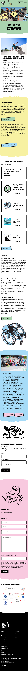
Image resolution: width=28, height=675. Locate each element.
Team (2, 633)
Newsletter (17, 633)
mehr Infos (8, 175)
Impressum (4, 646)
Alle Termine (6, 248)
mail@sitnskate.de (5, 566)
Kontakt (17, 635)
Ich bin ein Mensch (9, 465)
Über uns (3, 631)
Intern (2, 652)
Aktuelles (3, 642)
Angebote (3, 638)
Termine (3, 635)
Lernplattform (4, 640)
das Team (19, 415)
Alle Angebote (7, 318)
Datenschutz (4, 648)
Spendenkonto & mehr (9, 145)
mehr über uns (9, 415)
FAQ (16, 638)
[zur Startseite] (3, 3)
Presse (3, 650)
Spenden (17, 631)
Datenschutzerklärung (17, 567)
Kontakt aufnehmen (8, 119)
